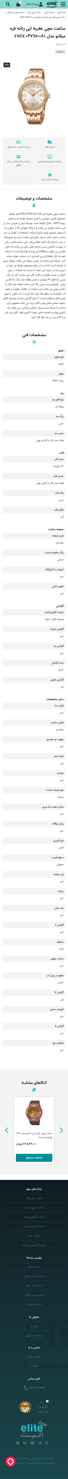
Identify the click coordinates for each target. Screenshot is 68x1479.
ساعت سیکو (34, 1267)
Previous (6, 1130)
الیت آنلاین (61, 12)
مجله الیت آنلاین (34, 1336)
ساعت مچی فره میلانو (15, 12)
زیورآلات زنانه (34, 1236)
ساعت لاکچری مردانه (34, 1226)
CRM (24, 1458)
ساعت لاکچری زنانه (34, 1217)
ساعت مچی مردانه (34, 1208)
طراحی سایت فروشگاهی (41, 1458)
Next (61, 1130)
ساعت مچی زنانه (34, 12)
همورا (18, 1458)
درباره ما (34, 1326)
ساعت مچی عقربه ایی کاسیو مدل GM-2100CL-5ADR (34, 1136)
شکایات (34, 1366)
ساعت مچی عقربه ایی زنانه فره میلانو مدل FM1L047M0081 (42, 17)
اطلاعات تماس (34, 1357)
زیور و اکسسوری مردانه (34, 1245)
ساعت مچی (49, 12)
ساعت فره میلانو (34, 1286)
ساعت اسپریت (34, 1304)
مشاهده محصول (34, 1158)
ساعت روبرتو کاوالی (34, 1295)
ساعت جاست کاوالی (34, 1276)
